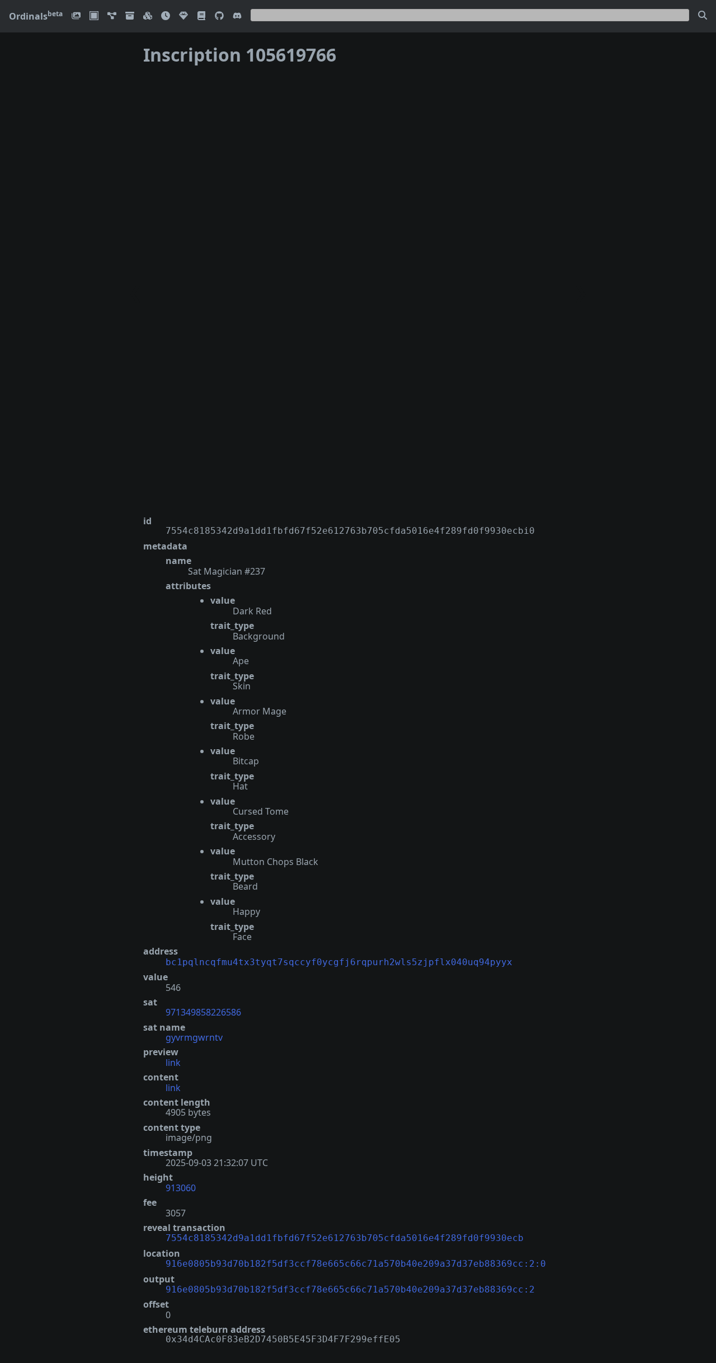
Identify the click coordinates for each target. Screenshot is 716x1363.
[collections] (111, 16)
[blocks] (147, 16)
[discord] (237, 16)
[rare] (183, 16)
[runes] (94, 16)
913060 (181, 1188)
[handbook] (201, 16)
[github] (219, 16)
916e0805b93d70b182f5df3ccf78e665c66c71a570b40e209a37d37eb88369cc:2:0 (356, 1263)
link (173, 1062)
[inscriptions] (76, 16)
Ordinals (36, 16)
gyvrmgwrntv (194, 1037)
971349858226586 (203, 1012)
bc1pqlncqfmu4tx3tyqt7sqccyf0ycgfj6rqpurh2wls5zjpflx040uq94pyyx (339, 962)
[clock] (165, 16)
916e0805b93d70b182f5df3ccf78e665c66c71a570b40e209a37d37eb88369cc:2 (350, 1289)
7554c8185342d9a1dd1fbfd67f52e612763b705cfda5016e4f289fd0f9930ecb (345, 1238)
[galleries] (129, 16)
